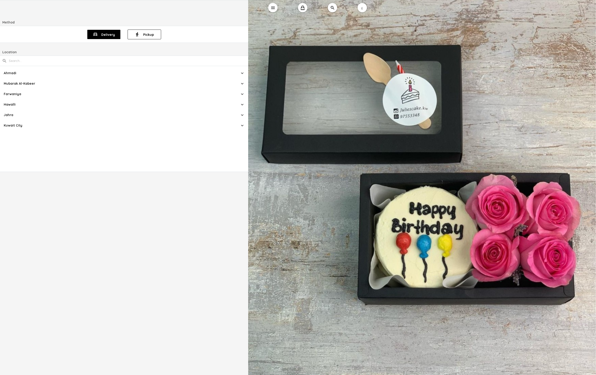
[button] (124, 73)
